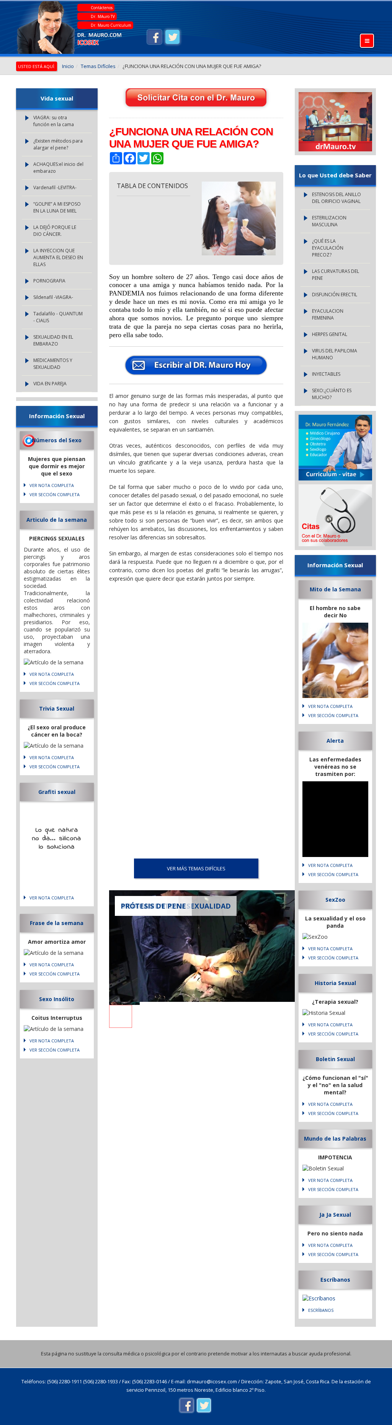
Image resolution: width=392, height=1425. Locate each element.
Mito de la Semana (335, 589)
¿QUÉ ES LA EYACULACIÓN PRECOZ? (327, 248)
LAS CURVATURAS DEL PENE (335, 274)
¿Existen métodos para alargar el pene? (58, 144)
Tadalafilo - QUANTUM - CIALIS (58, 317)
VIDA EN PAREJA (50, 383)
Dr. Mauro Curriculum (111, 25)
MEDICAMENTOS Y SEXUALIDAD (52, 363)
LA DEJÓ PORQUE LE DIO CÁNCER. (54, 230)
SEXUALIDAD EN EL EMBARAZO (53, 340)
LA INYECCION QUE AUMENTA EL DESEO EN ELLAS (58, 257)
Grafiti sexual (56, 791)
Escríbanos (335, 1279)
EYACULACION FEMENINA (327, 314)
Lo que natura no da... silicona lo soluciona (56, 838)
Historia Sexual (335, 983)
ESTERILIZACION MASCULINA (329, 221)
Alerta (335, 740)
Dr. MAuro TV (103, 16)
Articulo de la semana (56, 519)
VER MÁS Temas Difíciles (196, 868)
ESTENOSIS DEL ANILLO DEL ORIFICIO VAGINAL (336, 197)
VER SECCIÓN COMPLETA (54, 494)
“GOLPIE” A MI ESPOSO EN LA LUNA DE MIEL (57, 207)
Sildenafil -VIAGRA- (53, 297)
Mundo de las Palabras (335, 1138)
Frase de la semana (56, 923)
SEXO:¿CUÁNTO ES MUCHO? (331, 394)
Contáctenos (102, 7)
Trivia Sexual (56, 708)
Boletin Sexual (335, 1059)
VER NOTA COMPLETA (51, 485)
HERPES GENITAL (329, 334)
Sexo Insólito (56, 999)
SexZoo (335, 899)
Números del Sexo (57, 440)
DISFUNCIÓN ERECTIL (334, 294)
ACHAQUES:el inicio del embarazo (58, 167)
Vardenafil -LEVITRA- (55, 187)
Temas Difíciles (98, 66)
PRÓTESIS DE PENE (153, 906)
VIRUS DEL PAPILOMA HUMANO (334, 354)
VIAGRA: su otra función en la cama (53, 121)
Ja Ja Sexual (335, 1214)
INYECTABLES (326, 374)
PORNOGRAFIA (49, 281)
